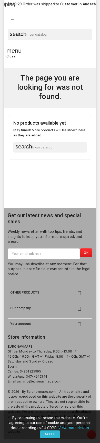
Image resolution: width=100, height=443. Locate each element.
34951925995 (30, 371)
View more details (73, 428)
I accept (50, 434)
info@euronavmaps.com (42, 381)
